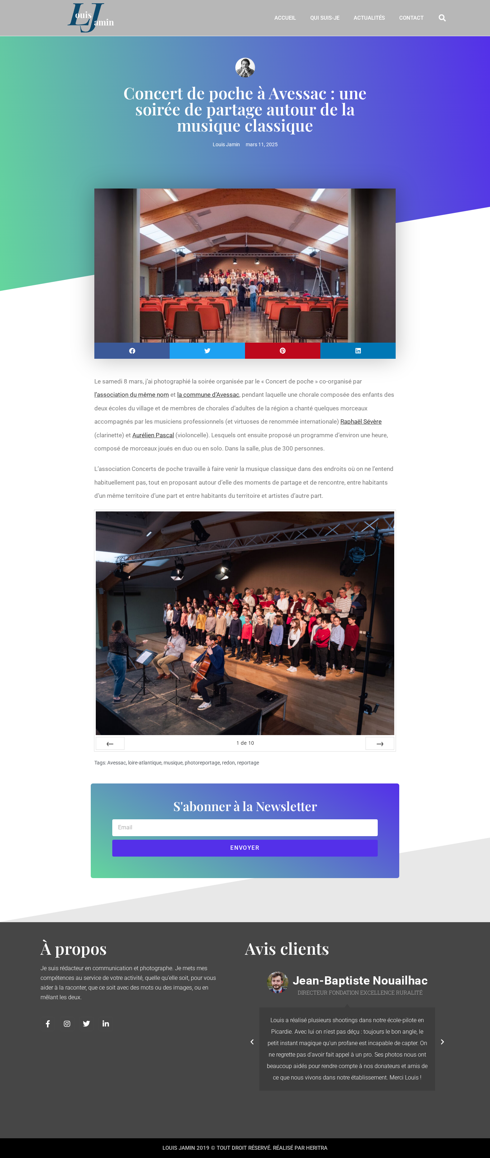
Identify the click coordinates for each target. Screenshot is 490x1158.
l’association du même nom (131, 394)
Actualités (369, 18)
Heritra (317, 1148)
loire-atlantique (144, 763)
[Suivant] (380, 743)
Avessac (116, 763)
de (245, 742)
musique (173, 763)
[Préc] (110, 743)
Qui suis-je (324, 18)
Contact (411, 18)
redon (228, 763)
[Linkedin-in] (106, 1024)
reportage (248, 763)
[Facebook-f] (48, 1024)
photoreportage (202, 763)
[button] (442, 18)
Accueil (285, 18)
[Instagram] (67, 1024)
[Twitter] (86, 1024)
